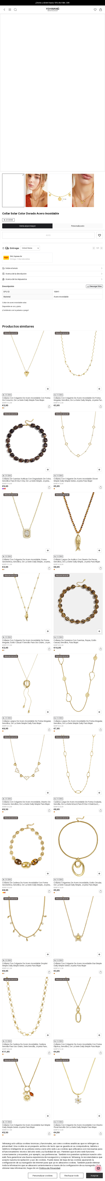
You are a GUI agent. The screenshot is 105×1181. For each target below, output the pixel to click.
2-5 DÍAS (9, 220)
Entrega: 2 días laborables (20, 259)
